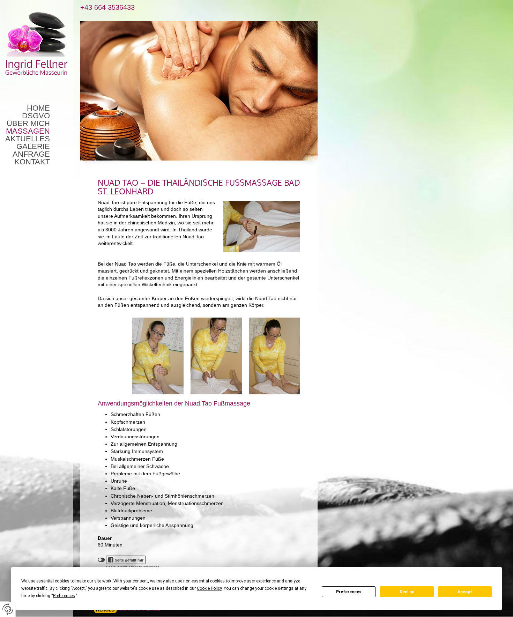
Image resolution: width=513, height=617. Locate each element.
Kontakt (32, 161)
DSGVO (36, 115)
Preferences (349, 591)
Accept (465, 591)
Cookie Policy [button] (209, 588)
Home (38, 108)
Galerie (33, 146)
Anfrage (31, 154)
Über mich (28, 123)
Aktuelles (27, 138)
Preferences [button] (64, 595)
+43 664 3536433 (107, 7)
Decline (407, 591)
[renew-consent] (8, 609)
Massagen (28, 131)
